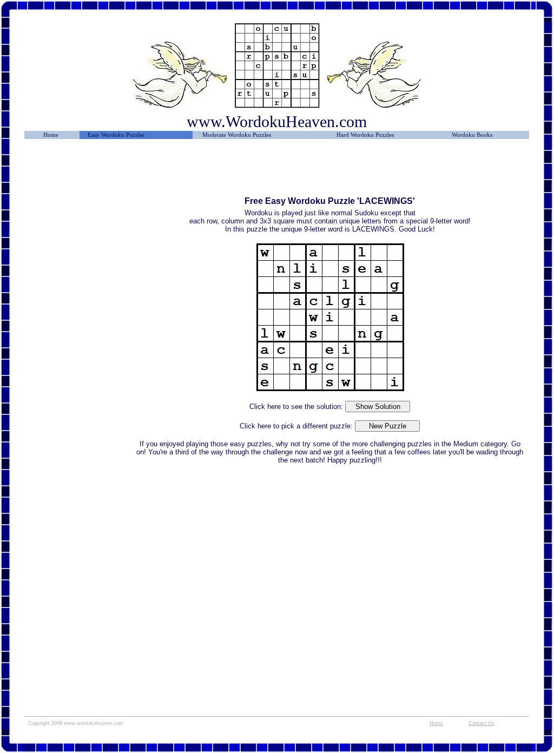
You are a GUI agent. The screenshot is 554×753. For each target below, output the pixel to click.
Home (50, 135)
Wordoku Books (472, 135)
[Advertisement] (80, 171)
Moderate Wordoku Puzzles (236, 135)
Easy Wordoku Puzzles (116, 135)
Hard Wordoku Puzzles (365, 135)
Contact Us (481, 723)
